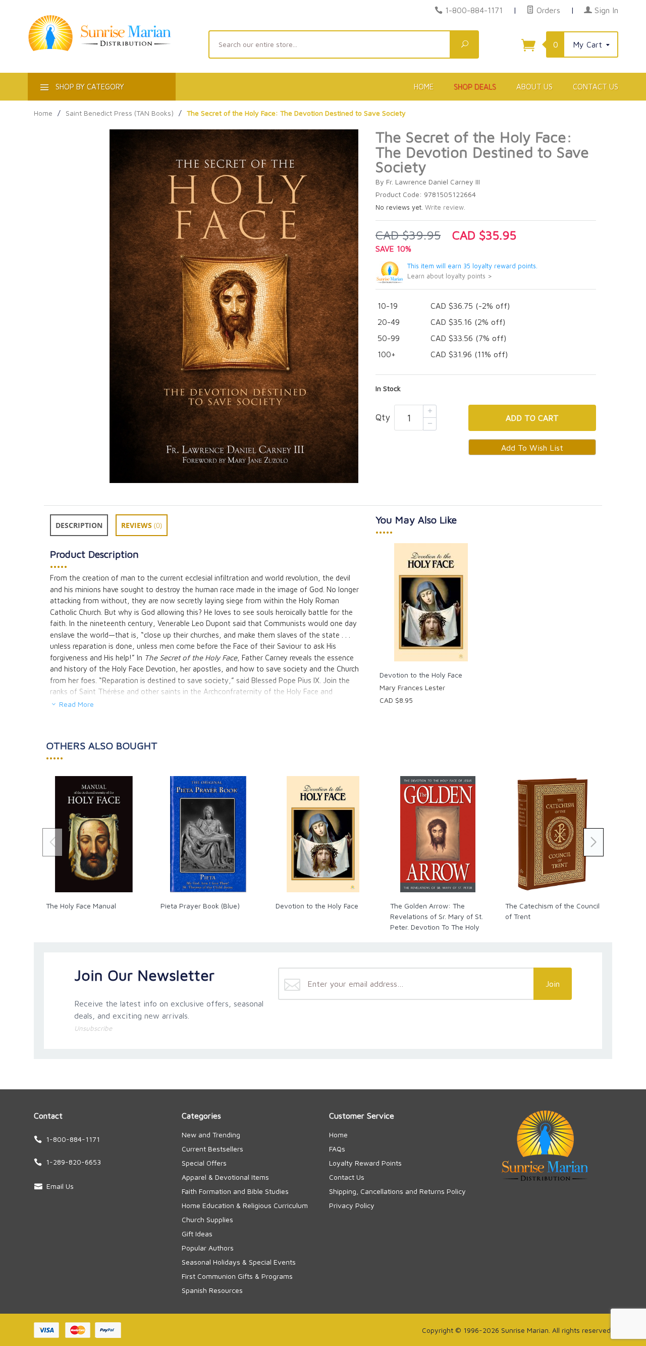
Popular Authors (208, 1247)
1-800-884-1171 (474, 10)
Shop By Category (88, 86)
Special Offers (204, 1163)
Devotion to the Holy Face (421, 674)
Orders (547, 10)
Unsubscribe (93, 1028)
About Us (534, 86)
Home (424, 86)
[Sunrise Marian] (112, 48)
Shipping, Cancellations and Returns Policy (397, 1191)
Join (553, 983)
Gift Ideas (197, 1233)
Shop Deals (475, 86)
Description (79, 525)
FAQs (337, 1148)
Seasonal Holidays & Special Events (239, 1262)
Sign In (605, 10)
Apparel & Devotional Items (225, 1177)
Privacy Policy (351, 1205)
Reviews (141, 525)
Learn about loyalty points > (449, 276)
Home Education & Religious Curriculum (245, 1205)
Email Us (60, 1186)
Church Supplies (207, 1219)
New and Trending (211, 1134)
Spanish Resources (212, 1290)
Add (532, 417)
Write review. (445, 207)
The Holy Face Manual (81, 905)
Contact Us (595, 86)
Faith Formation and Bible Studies (235, 1191)
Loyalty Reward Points (365, 1163)
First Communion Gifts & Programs (237, 1276)
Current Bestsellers (212, 1148)
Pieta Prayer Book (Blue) (200, 905)
